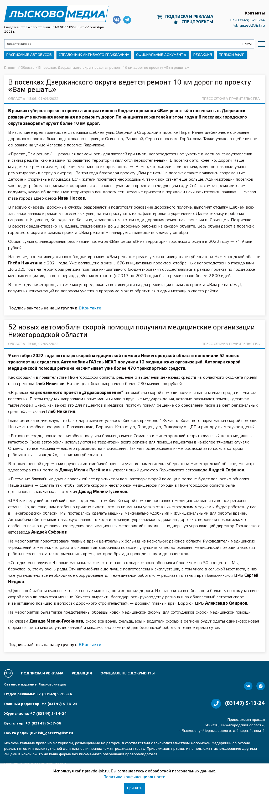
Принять (134, 788)
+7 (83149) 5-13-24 (247, 20)
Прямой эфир (232, 54)
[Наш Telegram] (260, 686)
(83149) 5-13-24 (245, 703)
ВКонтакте (90, 308)
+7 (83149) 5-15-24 (54, 694)
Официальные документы (161, 54)
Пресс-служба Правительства (231, 98)
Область (16, 98)
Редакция (202, 54)
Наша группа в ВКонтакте (117, 20)
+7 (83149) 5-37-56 (43, 723)
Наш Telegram (127, 20)
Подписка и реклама (189, 17)
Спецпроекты (197, 22)
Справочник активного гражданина (94, 54)
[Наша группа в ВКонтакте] (248, 686)
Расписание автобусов (29, 54)
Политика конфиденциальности (134, 777)
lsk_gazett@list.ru (249, 25)
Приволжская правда (56, 14)
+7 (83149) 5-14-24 (48, 714)
